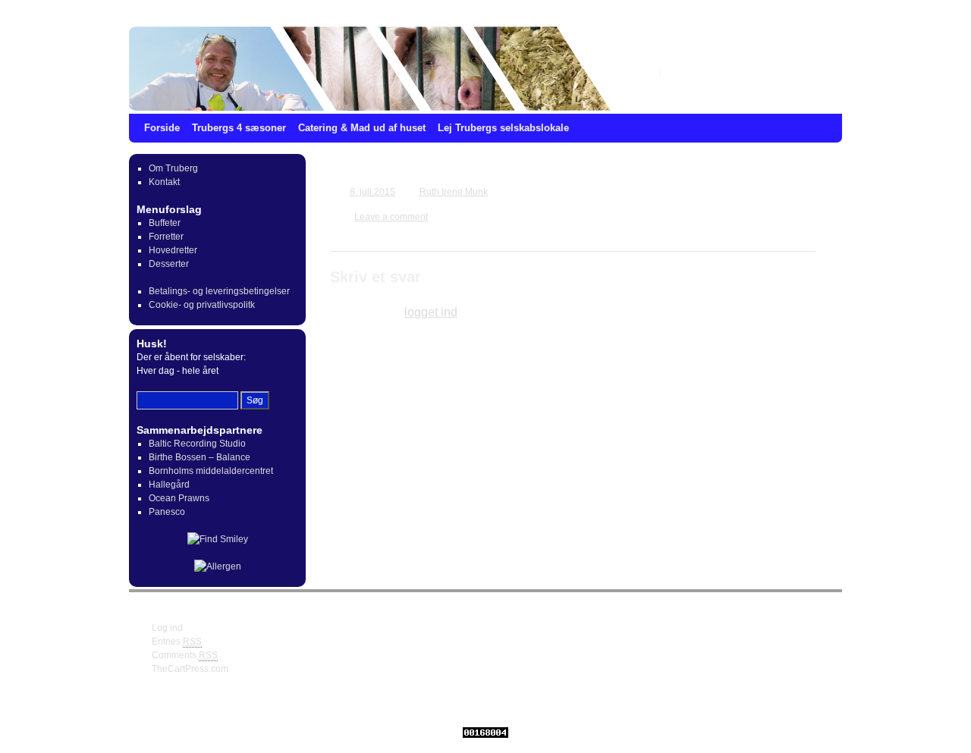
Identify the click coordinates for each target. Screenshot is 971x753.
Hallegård (169, 484)
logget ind (430, 312)
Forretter (166, 236)
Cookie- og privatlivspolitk (202, 305)
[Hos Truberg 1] (485, 69)
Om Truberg (173, 168)
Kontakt (164, 182)
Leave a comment (391, 217)
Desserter (169, 264)
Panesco (167, 512)
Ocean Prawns (179, 498)
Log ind (167, 628)
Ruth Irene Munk (454, 192)
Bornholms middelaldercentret (211, 471)
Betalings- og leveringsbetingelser (219, 291)
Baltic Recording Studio (197, 443)
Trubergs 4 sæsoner (239, 127)
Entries (177, 641)
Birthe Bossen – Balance (199, 457)
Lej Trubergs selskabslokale (503, 127)
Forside (162, 127)
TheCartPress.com (190, 669)
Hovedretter (173, 250)
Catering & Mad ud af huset (362, 127)
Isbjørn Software (418, 706)
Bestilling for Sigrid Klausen (438, 171)
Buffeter (165, 223)
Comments (185, 655)
